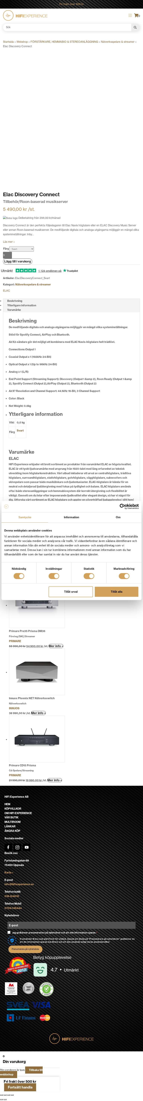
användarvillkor (102, 942)
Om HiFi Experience (18, 813)
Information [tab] (71, 517)
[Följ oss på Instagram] (17, 847)
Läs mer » (9, 241)
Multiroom (12, 822)
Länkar (9, 826)
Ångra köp (12, 831)
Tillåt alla (116, 591)
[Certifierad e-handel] (46, 989)
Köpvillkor (12, 808)
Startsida (8, 41)
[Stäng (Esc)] (12, 1095)
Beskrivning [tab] (14, 301)
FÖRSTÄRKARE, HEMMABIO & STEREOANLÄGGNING (64, 41)
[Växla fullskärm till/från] (5, 1095)
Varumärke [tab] (14, 310)
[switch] (54, 576)
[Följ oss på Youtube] (26, 847)
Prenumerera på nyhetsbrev (25, 949)
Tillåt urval (71, 591)
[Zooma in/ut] (1, 1095)
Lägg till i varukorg (17, 261)
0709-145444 (13, 908)
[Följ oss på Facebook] (8, 847)
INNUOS (14, 708)
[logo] (25, 15)
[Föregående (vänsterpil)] (1, 1099)
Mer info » (56, 646)
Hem (7, 804)
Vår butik (11, 817)
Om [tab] (118, 517)
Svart (20, 430)
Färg (6, 248)
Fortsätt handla (20, 1087)
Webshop (22, 41)
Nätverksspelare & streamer (117, 41)
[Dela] (8, 1095)
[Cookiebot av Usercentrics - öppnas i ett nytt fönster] (122, 506)
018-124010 (11, 896)
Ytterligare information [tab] (21, 305)
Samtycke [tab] (24, 517)
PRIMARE (15, 641)
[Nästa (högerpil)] (5, 1099)
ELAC (6, 290)
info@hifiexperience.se (19, 884)
